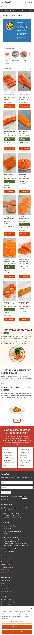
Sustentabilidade (6, 605)
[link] (5, 7)
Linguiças (28, 10)
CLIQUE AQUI (8, 529)
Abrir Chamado (9, 551)
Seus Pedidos (5, 580)
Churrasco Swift (6, 562)
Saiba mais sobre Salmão (21, 38)
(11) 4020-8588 (8, 510)
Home (5, 15)
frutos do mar (23, 455)
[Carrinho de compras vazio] (32, 2)
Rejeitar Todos (17, 627)
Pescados (12, 15)
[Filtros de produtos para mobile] (30, 69)
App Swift (4, 589)
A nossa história (6, 599)
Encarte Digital (6, 591)
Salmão (20, 15)
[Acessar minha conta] (29, 2)
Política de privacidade (8, 570)
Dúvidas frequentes (7, 573)
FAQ (2, 583)
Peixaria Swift (5, 564)
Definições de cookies (17, 621)
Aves (17, 10)
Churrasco (5, 10)
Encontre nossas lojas (8, 602)
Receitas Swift (5, 559)
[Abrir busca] (26, 2)
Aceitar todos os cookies (17, 631)
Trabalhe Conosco (7, 567)
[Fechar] (32, 609)
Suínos (22, 10)
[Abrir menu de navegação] (2, 2)
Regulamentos (6, 586)
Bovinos (12, 10)
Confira (17, 421)
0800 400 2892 (14, 539)
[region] (17, 620)
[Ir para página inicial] (8, 2)
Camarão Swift (7, 455)
